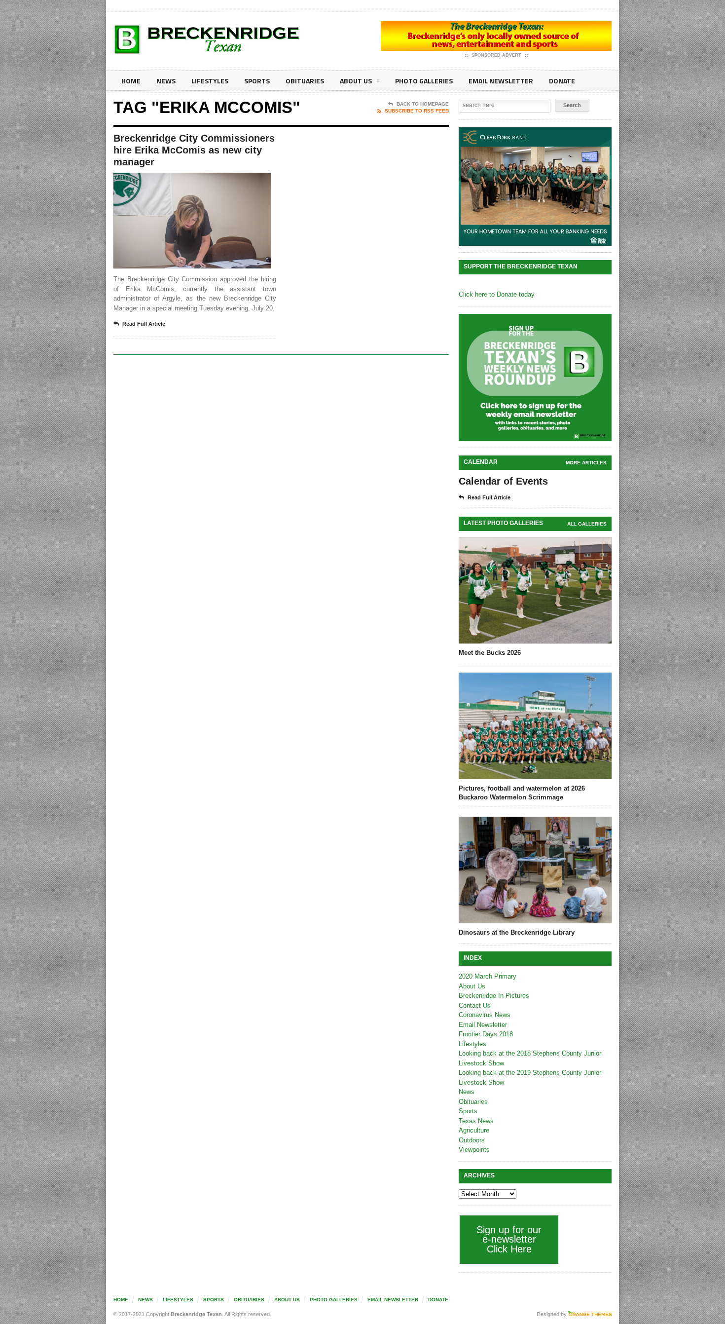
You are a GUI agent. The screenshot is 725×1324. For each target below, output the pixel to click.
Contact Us (475, 1005)
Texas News (476, 1121)
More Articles (586, 462)
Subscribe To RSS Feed (417, 110)
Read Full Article (143, 324)
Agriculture (474, 1130)
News (166, 81)
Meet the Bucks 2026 (490, 652)
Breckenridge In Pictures (494, 995)
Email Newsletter (501, 81)
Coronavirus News (484, 1015)
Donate (562, 81)
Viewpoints (474, 1149)
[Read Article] (204, 181)
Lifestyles (209, 81)
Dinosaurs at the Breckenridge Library (517, 932)
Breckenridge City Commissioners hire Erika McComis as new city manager (194, 150)
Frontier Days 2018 (486, 1034)
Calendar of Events (503, 481)
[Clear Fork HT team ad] (535, 186)
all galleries (587, 524)
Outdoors (472, 1140)
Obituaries (305, 81)
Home (131, 81)
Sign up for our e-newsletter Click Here (509, 1239)
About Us (356, 81)
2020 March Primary (487, 976)
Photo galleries (424, 81)
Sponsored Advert (496, 55)
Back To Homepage (423, 104)
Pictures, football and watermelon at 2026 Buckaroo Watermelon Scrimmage (522, 793)
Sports (257, 81)
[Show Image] (180, 181)
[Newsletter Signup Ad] (535, 377)
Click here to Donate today (497, 294)
